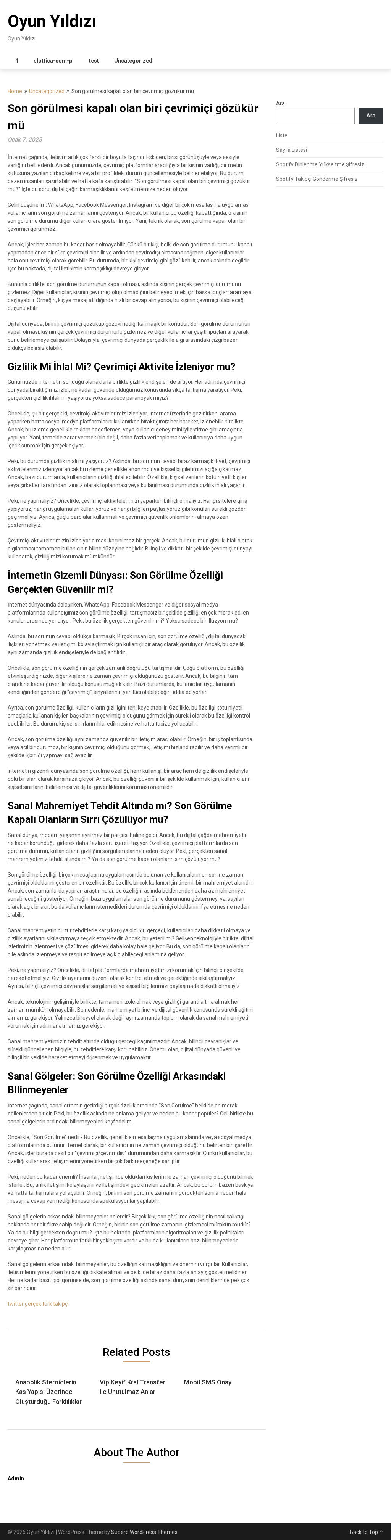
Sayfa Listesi (291, 150)
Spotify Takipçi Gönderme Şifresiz (317, 179)
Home (15, 91)
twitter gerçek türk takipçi (38, 1304)
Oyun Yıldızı (52, 21)
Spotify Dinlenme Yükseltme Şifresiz (320, 164)
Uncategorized (133, 61)
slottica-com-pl (54, 61)
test (94, 61)
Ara (280, 103)
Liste (282, 135)
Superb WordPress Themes (144, 1532)
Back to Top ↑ (366, 1532)
